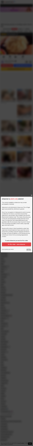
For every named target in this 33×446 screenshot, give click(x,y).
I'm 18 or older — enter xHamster (16, 244)
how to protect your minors (8, 249)
